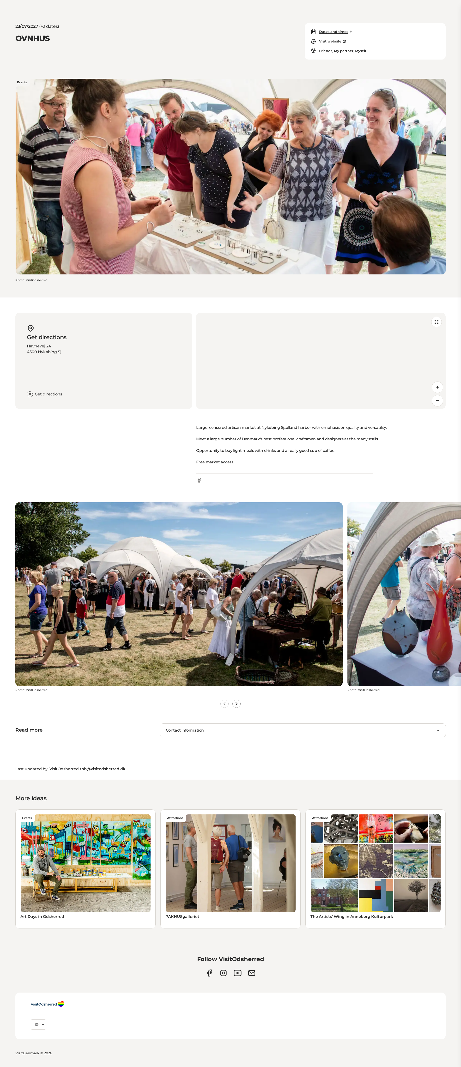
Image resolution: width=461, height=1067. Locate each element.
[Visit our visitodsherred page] (209, 973)
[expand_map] (436, 322)
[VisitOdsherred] (47, 1004)
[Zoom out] (437, 400)
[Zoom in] (437, 387)
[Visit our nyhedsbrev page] (252, 973)
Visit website (330, 41)
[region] (321, 361)
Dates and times (333, 32)
